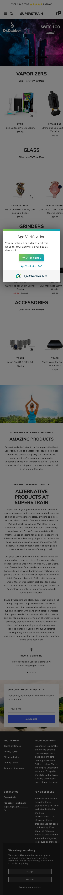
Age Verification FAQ (31, 266)
